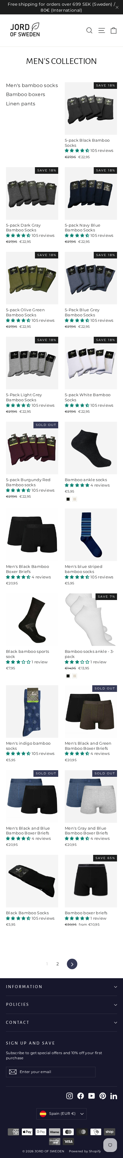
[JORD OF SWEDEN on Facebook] (80, 1096)
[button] (77, 150)
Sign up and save (30, 1043)
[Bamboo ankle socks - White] (75, 499)
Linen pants (21, 104)
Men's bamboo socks (32, 85)
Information (24, 987)
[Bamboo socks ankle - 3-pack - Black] (68, 676)
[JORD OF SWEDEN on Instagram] (69, 1096)
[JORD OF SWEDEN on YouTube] (91, 1096)
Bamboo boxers (25, 94)
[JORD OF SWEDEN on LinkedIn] (113, 1096)
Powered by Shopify (85, 1151)
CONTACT (18, 1022)
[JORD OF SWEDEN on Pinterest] (102, 1096)
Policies (17, 1004)
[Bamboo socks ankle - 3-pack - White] (75, 676)
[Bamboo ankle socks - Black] (68, 499)
